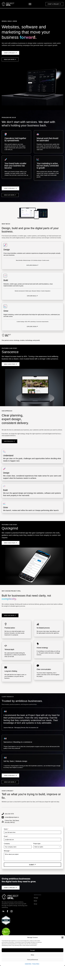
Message (7, 851)
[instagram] (11, 911)
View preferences (32, 959)
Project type (36, 843)
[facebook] (7, 911)
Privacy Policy (35, 963)
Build (35, 901)
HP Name (3, 827)
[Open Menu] (30, 4)
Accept (32, 950)
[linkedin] (3, 911)
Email (6, 836)
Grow (35, 904)
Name (6, 829)
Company (7, 843)
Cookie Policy (28, 963)
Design (36, 898)
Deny (32, 955)
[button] (62, 937)
